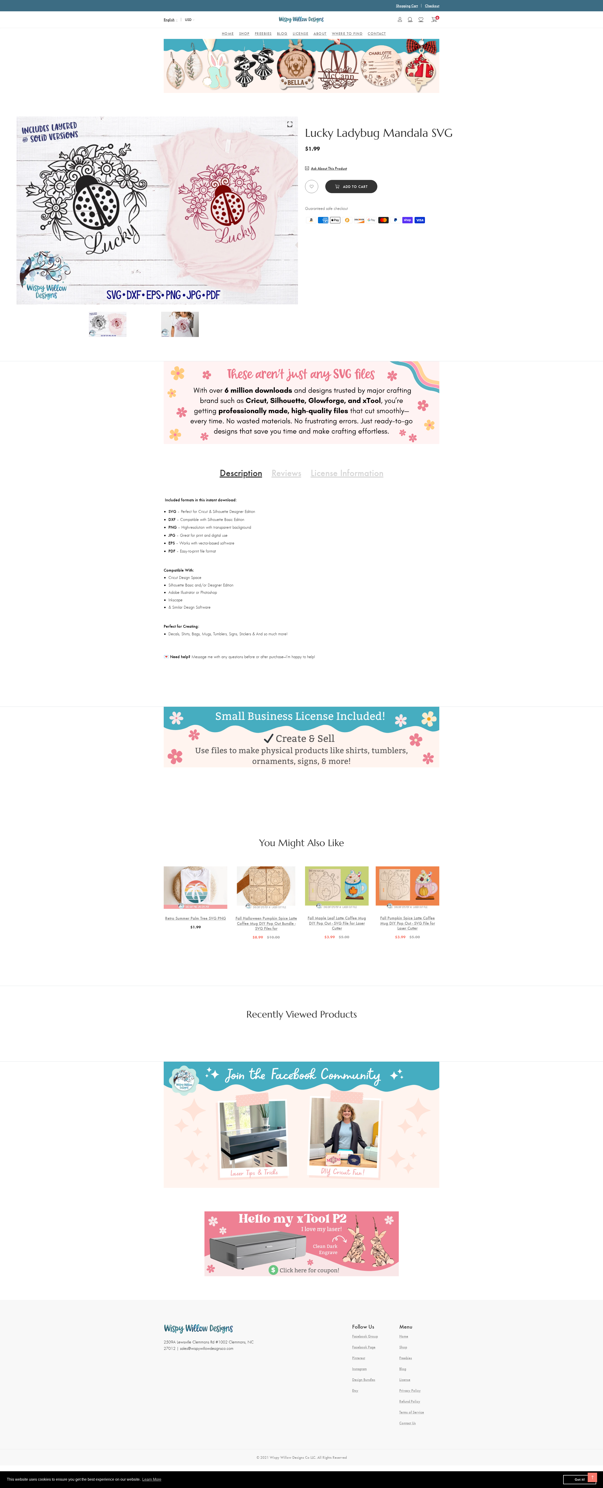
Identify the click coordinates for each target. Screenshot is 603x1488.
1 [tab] (155, 293)
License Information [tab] (347, 472)
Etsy (355, 1390)
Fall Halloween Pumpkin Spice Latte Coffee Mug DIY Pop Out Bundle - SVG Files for (266, 923)
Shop (403, 1347)
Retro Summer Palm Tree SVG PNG (195, 918)
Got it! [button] (580, 1479)
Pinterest (358, 1357)
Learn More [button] (151, 1479)
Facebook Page (363, 1347)
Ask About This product (329, 168)
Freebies (405, 1357)
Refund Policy (409, 1401)
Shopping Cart (407, 5)
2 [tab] (161, 293)
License (404, 1379)
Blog (402, 1368)
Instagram (359, 1368)
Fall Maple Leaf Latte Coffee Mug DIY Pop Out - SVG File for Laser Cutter (337, 923)
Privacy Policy (410, 1390)
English (169, 19)
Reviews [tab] (286, 472)
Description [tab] (241, 472)
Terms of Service (411, 1412)
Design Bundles (363, 1379)
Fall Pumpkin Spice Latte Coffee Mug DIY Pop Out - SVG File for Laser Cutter (407, 923)
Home (403, 1336)
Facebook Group (365, 1336)
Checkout (432, 5)
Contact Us (407, 1423)
